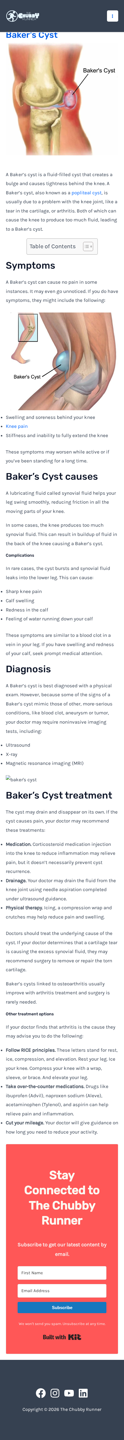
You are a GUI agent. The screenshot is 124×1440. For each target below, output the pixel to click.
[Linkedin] (83, 1393)
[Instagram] (55, 1393)
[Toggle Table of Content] (85, 246)
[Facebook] (41, 1393)
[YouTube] (69, 1393)
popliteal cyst (87, 192)
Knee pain (17, 426)
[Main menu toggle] (113, 16)
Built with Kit (62, 1337)
